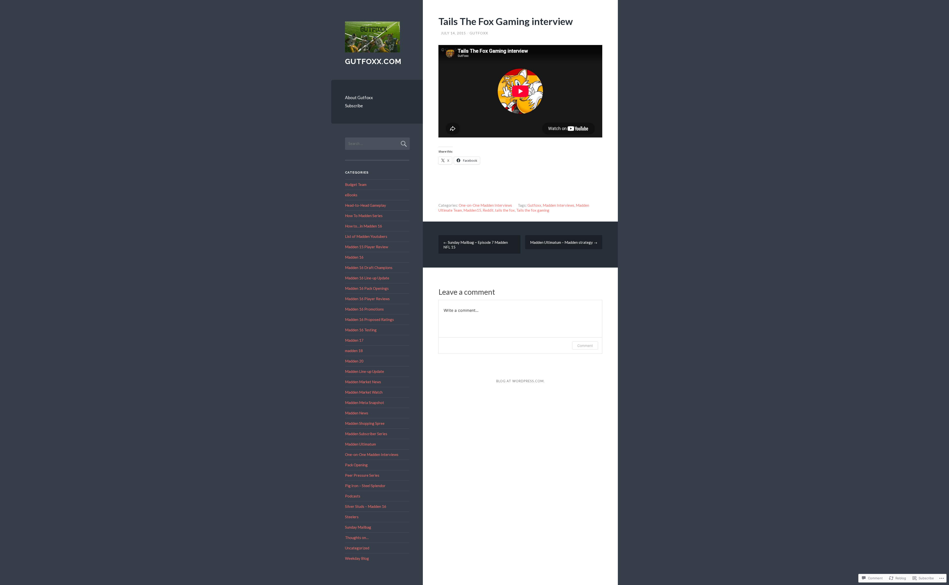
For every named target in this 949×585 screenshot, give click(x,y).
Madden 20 (354, 361)
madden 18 (354, 350)
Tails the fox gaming (532, 210)
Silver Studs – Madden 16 (365, 506)
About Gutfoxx (359, 97)
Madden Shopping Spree (365, 423)
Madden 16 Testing (361, 330)
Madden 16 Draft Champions (368, 267)
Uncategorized (357, 548)
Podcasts (352, 496)
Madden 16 (354, 257)
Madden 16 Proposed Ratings (369, 319)
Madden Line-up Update (364, 371)
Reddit (488, 210)
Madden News (356, 413)
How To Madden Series (364, 215)
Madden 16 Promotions (364, 309)
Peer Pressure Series (362, 475)
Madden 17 (354, 340)
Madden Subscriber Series (366, 433)
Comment (585, 345)
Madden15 (472, 210)
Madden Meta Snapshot (364, 402)
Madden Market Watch (364, 392)
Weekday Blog (357, 558)
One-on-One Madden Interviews (485, 205)
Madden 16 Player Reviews (367, 298)
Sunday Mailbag (358, 527)
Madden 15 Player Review (366, 247)
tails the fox (505, 210)
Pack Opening (356, 465)
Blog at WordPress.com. (520, 381)
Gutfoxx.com (373, 61)
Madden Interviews (558, 205)
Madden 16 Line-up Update (367, 278)
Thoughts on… (357, 537)
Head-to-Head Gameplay (365, 205)
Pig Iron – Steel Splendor (365, 485)
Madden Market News (363, 382)
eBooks (351, 195)
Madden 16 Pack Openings (367, 288)
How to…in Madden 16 (363, 226)
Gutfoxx (479, 33)
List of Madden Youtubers (366, 236)
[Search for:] (377, 143)
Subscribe (354, 105)
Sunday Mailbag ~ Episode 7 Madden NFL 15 (475, 244)
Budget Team (356, 184)
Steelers (352, 517)
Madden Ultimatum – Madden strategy (563, 242)
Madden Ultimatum (360, 444)
